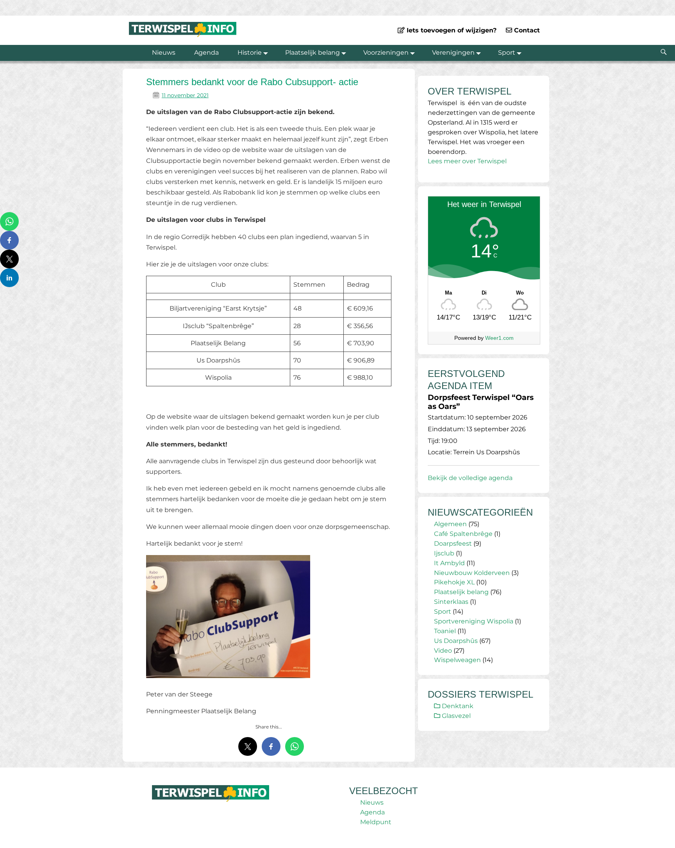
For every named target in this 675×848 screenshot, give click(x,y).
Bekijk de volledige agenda (470, 478)
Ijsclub (444, 553)
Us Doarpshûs (456, 640)
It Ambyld (449, 563)
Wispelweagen (457, 660)
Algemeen (450, 524)
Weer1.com (499, 338)
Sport (506, 52)
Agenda (206, 52)
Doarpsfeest (453, 543)
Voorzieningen (386, 52)
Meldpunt (375, 822)
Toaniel (445, 631)
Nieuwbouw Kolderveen (472, 573)
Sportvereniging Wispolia (473, 621)
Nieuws (163, 52)
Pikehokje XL (454, 582)
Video (443, 650)
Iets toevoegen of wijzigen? (450, 30)
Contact (526, 30)
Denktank (456, 706)
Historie (250, 52)
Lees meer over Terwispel (467, 161)
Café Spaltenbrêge (463, 533)
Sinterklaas (451, 601)
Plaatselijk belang (312, 52)
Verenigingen (453, 52)
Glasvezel (455, 715)
